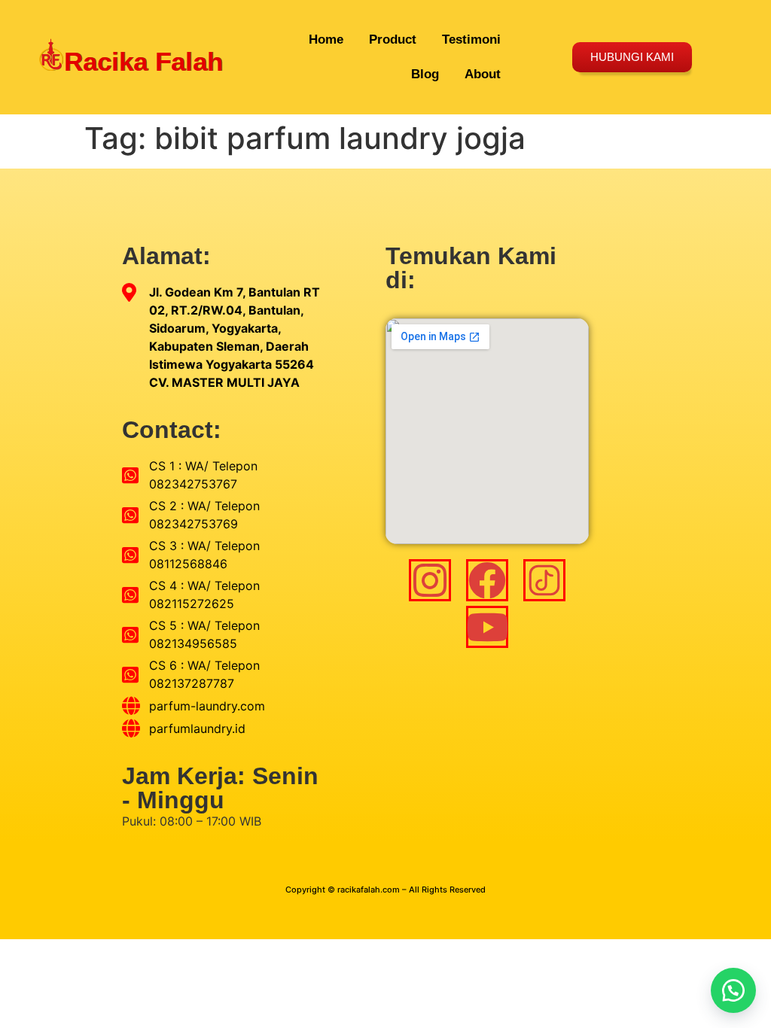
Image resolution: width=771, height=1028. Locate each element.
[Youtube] (487, 627)
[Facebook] (487, 580)
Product (392, 39)
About (483, 74)
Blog (425, 74)
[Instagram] (430, 580)
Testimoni (471, 39)
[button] (733, 990)
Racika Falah (143, 61)
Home (326, 39)
